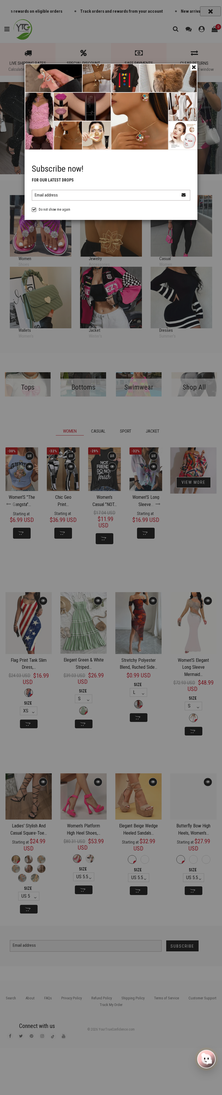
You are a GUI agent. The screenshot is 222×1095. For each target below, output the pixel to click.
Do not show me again (54, 209)
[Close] (193, 67)
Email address (46, 195)
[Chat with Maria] (206, 1057)
